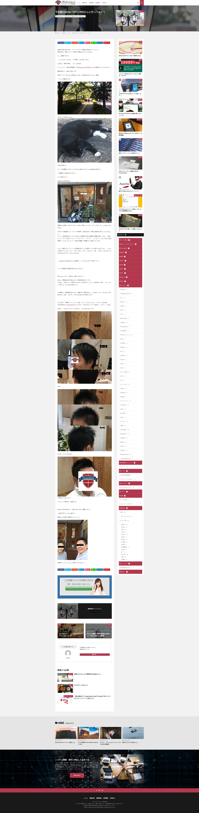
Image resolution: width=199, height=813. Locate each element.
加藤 (140, 99)
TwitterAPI (124, 405)
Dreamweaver (125, 326)
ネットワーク (125, 563)
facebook (70, 304)
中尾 (124, 549)
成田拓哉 (125, 547)
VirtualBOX (124, 330)
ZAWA (125, 542)
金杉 (124, 544)
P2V (123, 310)
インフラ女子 (125, 499)
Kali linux (124, 322)
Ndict (124, 524)
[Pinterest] (106, 43)
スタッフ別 (125, 520)
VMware (124, 355)
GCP (123, 268)
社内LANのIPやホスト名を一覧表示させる (130, 55)
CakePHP (124, 438)
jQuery (123, 446)
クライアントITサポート (128, 479)
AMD (123, 281)
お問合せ (104, 2)
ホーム (78, 2)
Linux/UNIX (125, 429)
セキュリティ (125, 483)
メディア (124, 491)
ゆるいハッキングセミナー (128, 244)
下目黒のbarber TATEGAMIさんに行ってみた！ (81, 33)
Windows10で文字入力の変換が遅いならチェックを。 (130, 114)
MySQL (124, 442)
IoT (123, 297)
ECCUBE (124, 413)
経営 (123, 256)
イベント (124, 466)
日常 (74, 16)
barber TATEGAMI (85, 67)
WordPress (125, 433)
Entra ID (124, 277)
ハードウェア (125, 384)
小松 (124, 532)
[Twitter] (68, 43)
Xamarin (140, 119)
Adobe (123, 388)
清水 (124, 537)
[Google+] (74, 43)
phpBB (123, 396)
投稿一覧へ (94, 654)
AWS (123, 425)
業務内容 (84, 2)
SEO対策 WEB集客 (126, 475)
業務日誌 (63, 33)
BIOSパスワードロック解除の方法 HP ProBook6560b (128, 172)
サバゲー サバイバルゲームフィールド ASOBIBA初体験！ (110, 743)
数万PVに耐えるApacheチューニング (129, 191)
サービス (124, 471)
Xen (123, 351)
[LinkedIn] (99, 43)
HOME (58, 33)
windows (124, 450)
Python (123, 359)
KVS (123, 367)
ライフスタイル (127, 516)
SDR (123, 264)
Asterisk (124, 289)
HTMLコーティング (126, 334)
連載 (123, 495)
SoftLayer (124, 392)
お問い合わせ (77, 775)
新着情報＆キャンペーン (128, 462)
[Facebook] (61, 43)
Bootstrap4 (124, 318)
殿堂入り (124, 571)
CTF (123, 314)
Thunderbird (125, 248)
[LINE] (93, 43)
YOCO (125, 534)
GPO (123, 273)
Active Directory (138, 195)
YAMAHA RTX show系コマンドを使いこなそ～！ (130, 94)
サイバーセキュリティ (127, 487)
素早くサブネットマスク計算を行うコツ (129, 153)
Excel (123, 417)
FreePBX (124, 343)
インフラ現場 (125, 240)
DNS (123, 339)
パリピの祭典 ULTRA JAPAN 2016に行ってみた (88, 743)
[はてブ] (81, 43)
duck (124, 527)
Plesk (123, 409)
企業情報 (97, 2)
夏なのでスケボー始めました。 (131, 742)
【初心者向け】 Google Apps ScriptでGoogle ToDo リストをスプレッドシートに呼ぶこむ (92, 697)
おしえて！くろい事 (127, 504)
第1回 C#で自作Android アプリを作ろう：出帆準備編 (130, 134)
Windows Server (126, 454)
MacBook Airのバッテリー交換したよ (65, 742)
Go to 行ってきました (81, 685)
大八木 (125, 554)
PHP (123, 376)
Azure (123, 260)
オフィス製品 (125, 372)
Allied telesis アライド (127, 567)
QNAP (123, 306)
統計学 (123, 252)
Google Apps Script (69, 696)
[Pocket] (87, 43)
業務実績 (91, 2)
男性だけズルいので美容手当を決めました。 (88, 674)
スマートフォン (125, 400)
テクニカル (125, 285)
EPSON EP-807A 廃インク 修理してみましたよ (130, 229)
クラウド (124, 421)
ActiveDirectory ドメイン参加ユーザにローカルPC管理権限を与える (130, 210)
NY (124, 529)
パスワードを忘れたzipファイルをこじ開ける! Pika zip (130, 74)
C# (122, 380)
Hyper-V (124, 301)
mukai (77, 16)
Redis (123, 363)
